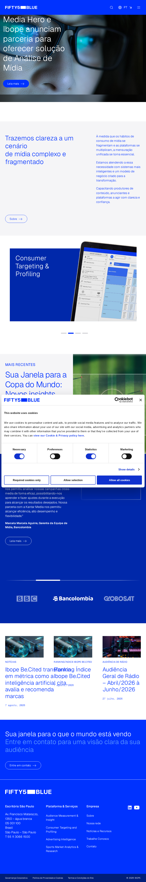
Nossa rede (94, 823)
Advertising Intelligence (61, 839)
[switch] (55, 456)
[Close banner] (140, 400)
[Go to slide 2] (73, 598)
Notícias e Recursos (99, 831)
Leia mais (13, 83)
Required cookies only (27, 480)
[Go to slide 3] (119, 598)
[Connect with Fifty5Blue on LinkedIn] (129, 807)
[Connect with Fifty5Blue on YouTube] (137, 807)
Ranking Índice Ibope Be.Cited (72, 672)
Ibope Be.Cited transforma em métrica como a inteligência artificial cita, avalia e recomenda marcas (38, 682)
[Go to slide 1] (27, 598)
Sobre (13, 219)
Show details (126, 469)
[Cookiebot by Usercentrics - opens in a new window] (117, 400)
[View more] (19, 294)
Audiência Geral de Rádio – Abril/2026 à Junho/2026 (120, 679)
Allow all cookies (119, 480)
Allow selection (73, 480)
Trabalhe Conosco (98, 839)
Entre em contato (20, 765)
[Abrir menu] (139, 7)
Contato (92, 846)
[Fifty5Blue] (21, 7)
